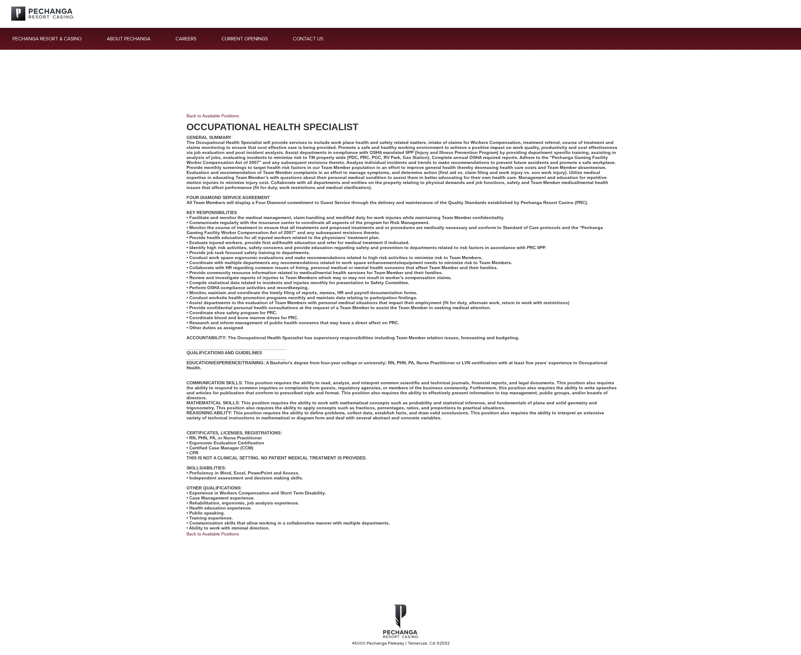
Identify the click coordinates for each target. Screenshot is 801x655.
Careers (186, 39)
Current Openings (245, 39)
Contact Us (308, 39)
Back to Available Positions (212, 115)
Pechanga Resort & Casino (47, 39)
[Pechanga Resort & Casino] (400, 637)
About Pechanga (129, 39)
